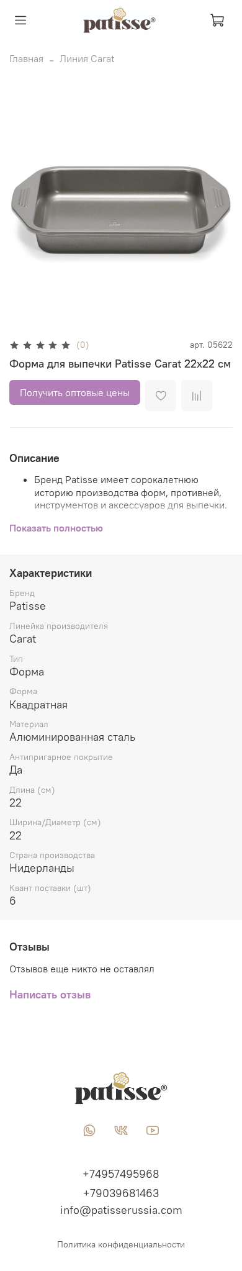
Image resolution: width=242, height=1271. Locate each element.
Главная (26, 58)
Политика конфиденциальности (121, 1244)
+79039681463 (121, 1193)
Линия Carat (87, 58)
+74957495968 (121, 1174)
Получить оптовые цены (75, 392)
